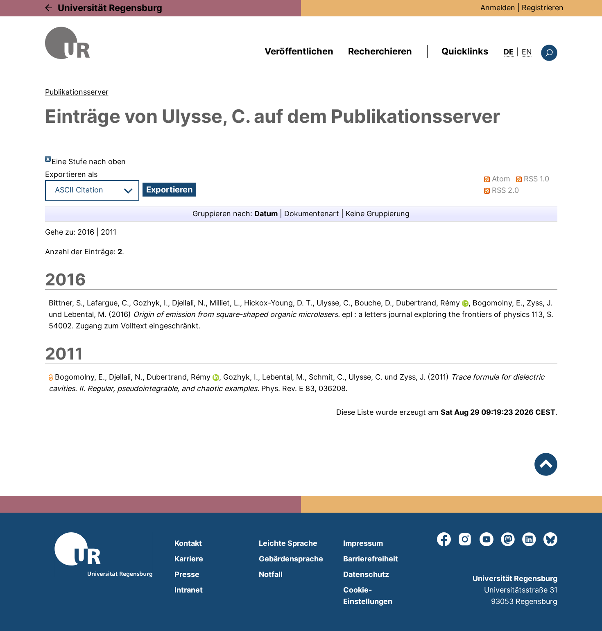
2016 (85, 232)
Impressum (363, 543)
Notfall (271, 574)
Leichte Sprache (288, 543)
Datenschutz (366, 574)
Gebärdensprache (291, 558)
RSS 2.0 (505, 190)
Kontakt (188, 543)
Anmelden (497, 7)
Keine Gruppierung (378, 213)
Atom (501, 178)
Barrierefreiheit (370, 558)
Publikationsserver (77, 92)
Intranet (188, 590)
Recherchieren (380, 51)
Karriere (188, 558)
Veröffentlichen (299, 51)
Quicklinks (464, 51)
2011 (108, 232)
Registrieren (543, 7)
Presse (186, 574)
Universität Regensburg (110, 7)
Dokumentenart (311, 213)
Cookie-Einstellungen (367, 596)
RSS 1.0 (536, 178)
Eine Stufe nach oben (89, 161)
